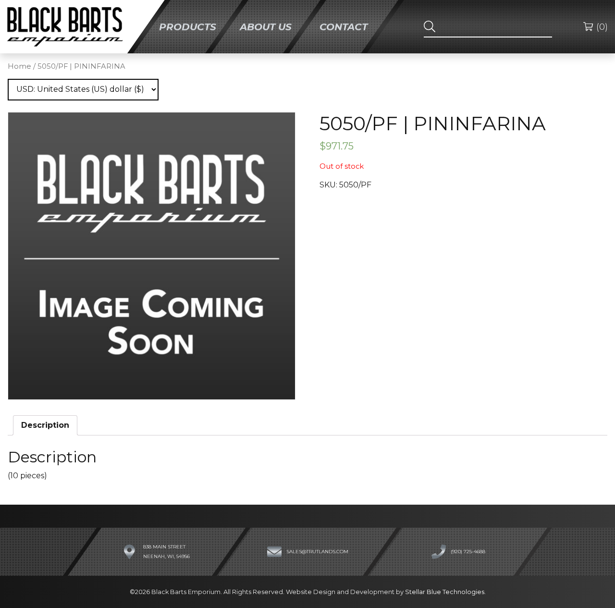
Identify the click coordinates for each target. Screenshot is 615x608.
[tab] (45, 425)
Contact (344, 26)
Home (19, 66)
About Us (266, 26)
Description (45, 425)
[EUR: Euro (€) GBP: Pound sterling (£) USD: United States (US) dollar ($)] (83, 89)
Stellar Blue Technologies (444, 592)
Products (187, 26)
